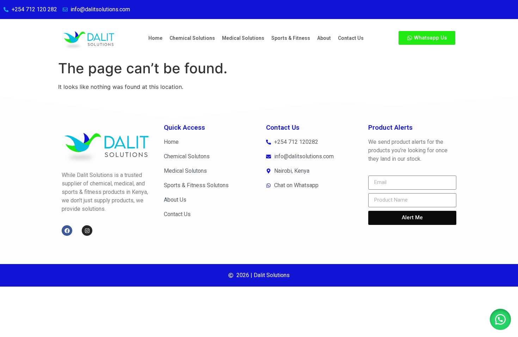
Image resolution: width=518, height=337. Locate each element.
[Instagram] (87, 230)
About (324, 38)
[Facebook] (67, 230)
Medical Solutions (243, 38)
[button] (500, 319)
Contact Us (351, 38)
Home (155, 38)
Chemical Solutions (192, 38)
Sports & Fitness (290, 38)
